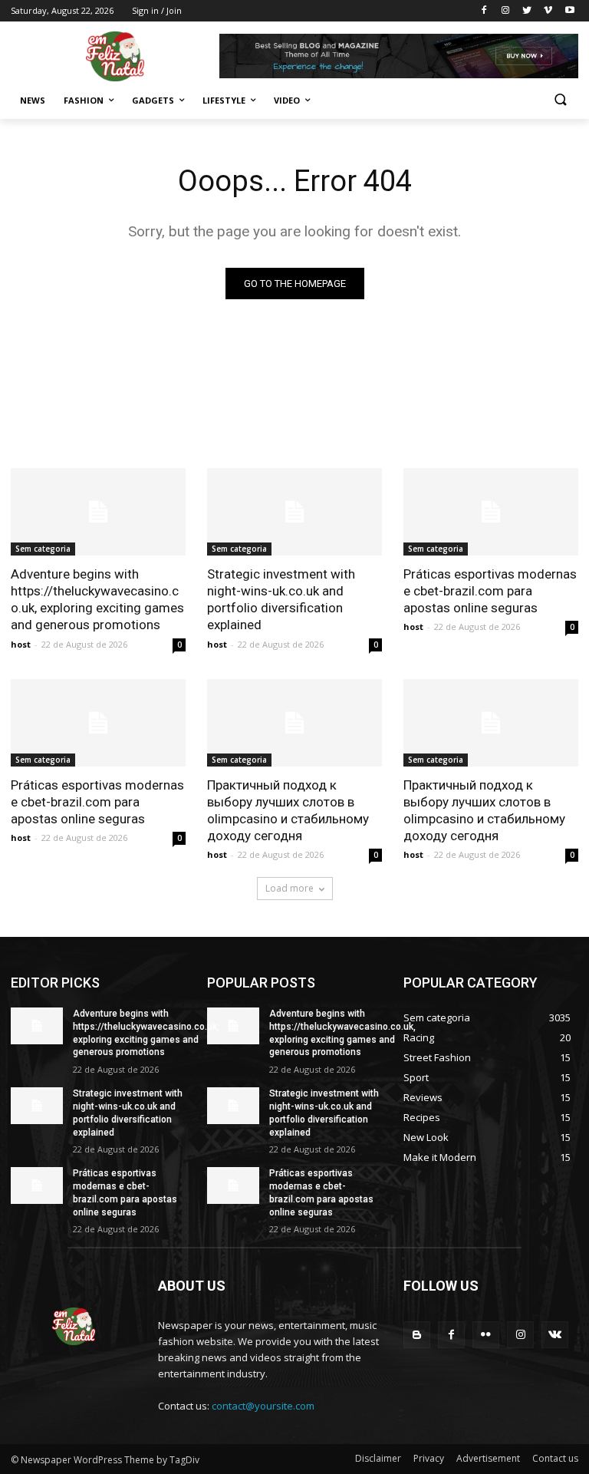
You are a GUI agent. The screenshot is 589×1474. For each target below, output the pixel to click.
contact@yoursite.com (263, 1406)
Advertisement (488, 1458)
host (21, 644)
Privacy (428, 1458)
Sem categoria (43, 548)
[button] (560, 101)
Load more (289, 888)
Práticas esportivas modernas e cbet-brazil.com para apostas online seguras (490, 590)
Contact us (555, 1458)
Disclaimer (378, 1458)
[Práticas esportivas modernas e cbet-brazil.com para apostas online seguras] (490, 512)
